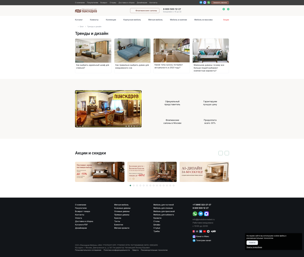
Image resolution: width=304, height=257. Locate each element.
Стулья (156, 228)
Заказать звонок (220, 3)
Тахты (117, 221)
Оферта (135, 250)
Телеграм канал (203, 240)
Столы (156, 221)
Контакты (153, 3)
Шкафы (156, 224)
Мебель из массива (203, 20)
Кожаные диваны (122, 208)
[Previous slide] (220, 153)
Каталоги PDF (81, 224)
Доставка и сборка (126, 3)
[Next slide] (227, 153)
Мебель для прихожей (164, 211)
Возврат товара (82, 211)
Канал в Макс (202, 236)
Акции (226, 20)
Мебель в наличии (178, 20)
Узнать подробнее (254, 247)
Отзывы (113, 3)
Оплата (78, 218)
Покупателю (81, 208)
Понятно (252, 242)
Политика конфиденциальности (117, 250)
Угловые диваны (122, 211)
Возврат (103, 3)
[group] (99, 172)
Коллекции (111, 20)
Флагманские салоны (146, 10)
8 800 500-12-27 (201, 208)
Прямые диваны (121, 214)
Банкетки (118, 224)
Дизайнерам (142, 3)
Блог (82, 26)
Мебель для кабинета (163, 214)
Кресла (117, 218)
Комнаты (94, 20)
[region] (152, 25)
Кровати (157, 218)
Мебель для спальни (163, 208)
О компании (80, 3)
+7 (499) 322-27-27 (202, 205)
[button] (130, 185)
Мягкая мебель (155, 20)
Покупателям (92, 3)
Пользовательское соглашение (88, 250)
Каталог (79, 20)
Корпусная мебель (132, 20)
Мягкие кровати (121, 228)
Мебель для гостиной (163, 205)
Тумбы (156, 231)
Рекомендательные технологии (154, 250)
